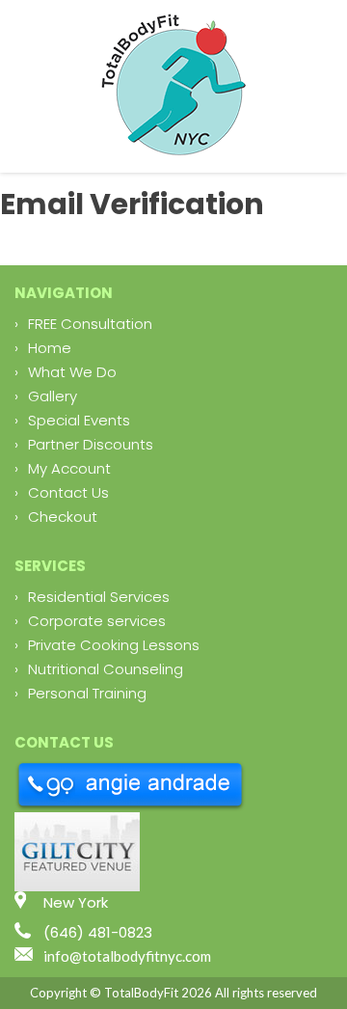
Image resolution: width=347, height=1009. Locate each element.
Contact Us (68, 492)
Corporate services (97, 621)
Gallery (52, 396)
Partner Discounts (90, 444)
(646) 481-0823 (97, 932)
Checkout (62, 516)
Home (49, 348)
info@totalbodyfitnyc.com (127, 956)
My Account (69, 468)
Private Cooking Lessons (114, 645)
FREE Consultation (90, 324)
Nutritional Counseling (105, 669)
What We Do (72, 372)
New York (75, 902)
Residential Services (99, 596)
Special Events (79, 420)
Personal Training (87, 693)
